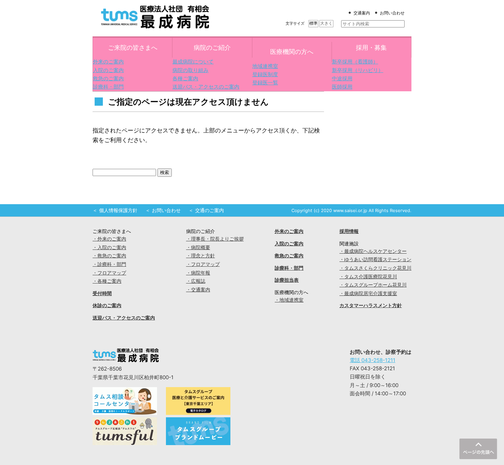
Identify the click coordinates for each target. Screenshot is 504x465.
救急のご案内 (108, 78)
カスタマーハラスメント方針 (370, 305)
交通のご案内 (209, 210)
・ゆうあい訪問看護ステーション (375, 259)
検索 (164, 172)
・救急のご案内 (109, 255)
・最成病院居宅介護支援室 (368, 293)
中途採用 (342, 78)
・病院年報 (198, 273)
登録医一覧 (265, 82)
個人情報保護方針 (118, 210)
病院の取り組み (190, 70)
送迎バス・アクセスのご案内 (205, 86)
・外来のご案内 (109, 239)
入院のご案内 (108, 70)
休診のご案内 (107, 305)
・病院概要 (198, 247)
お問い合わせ (392, 12)
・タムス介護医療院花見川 (368, 276)
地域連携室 (265, 66)
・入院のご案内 (109, 247)
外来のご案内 (108, 61)
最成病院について (193, 61)
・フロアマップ (109, 273)
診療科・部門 (108, 86)
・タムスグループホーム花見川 (373, 285)
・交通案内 (198, 289)
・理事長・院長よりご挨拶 (215, 239)
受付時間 (102, 293)
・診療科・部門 (109, 264)
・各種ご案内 (107, 281)
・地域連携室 (289, 300)
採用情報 (349, 231)
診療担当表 (287, 280)
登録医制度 (265, 74)
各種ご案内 (185, 78)
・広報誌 (195, 281)
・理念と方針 (200, 255)
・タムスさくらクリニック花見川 (375, 268)
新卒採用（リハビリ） (357, 70)
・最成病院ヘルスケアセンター (373, 251)
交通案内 (361, 12)
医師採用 (342, 86)
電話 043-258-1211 (372, 360)
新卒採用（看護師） (355, 61)
